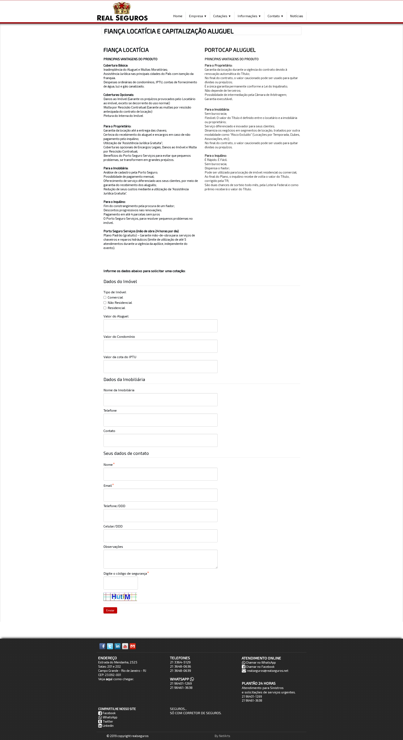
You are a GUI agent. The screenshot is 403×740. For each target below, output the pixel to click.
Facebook (109, 713)
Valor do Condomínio (119, 336)
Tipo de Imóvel (114, 292)
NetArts (224, 736)
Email (107, 485)
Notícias (296, 16)
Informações (249, 16)
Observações (113, 546)
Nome (108, 464)
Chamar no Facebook (260, 666)
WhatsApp (110, 717)
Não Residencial (120, 302)
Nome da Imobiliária (118, 390)
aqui (109, 679)
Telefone (110, 410)
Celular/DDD (113, 526)
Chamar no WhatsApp (261, 662)
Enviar (110, 610)
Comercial (115, 297)
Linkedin (108, 725)
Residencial (116, 308)
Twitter (108, 721)
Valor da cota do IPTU (119, 357)
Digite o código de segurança (125, 573)
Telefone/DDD (114, 506)
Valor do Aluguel (115, 316)
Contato (276, 16)
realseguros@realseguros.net (267, 670)
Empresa (198, 16)
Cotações (222, 16)
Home (177, 16)
